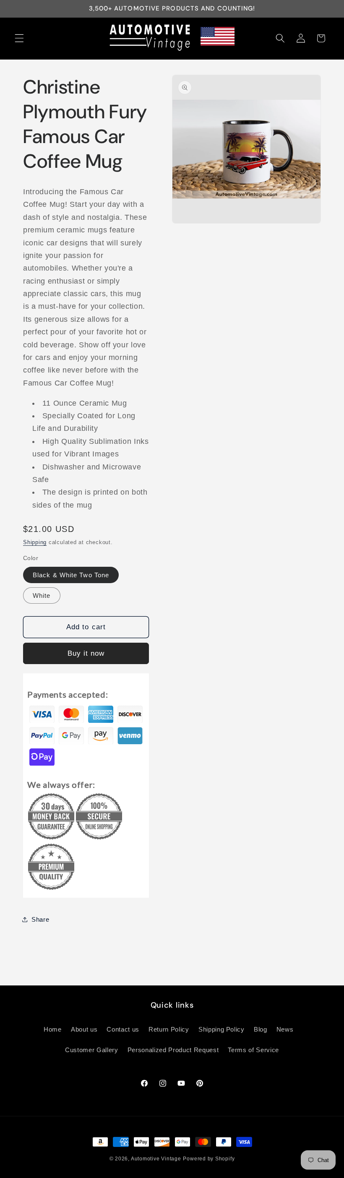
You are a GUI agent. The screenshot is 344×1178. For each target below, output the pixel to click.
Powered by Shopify (209, 1159)
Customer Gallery (91, 1049)
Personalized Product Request (173, 1049)
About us (84, 1029)
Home (53, 1029)
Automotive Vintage (156, 1159)
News (285, 1029)
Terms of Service (253, 1049)
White (42, 595)
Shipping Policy (221, 1029)
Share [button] (40, 919)
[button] (19, 38)
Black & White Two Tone (71, 575)
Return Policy (169, 1029)
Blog (260, 1029)
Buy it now (86, 653)
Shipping (35, 542)
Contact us (123, 1029)
